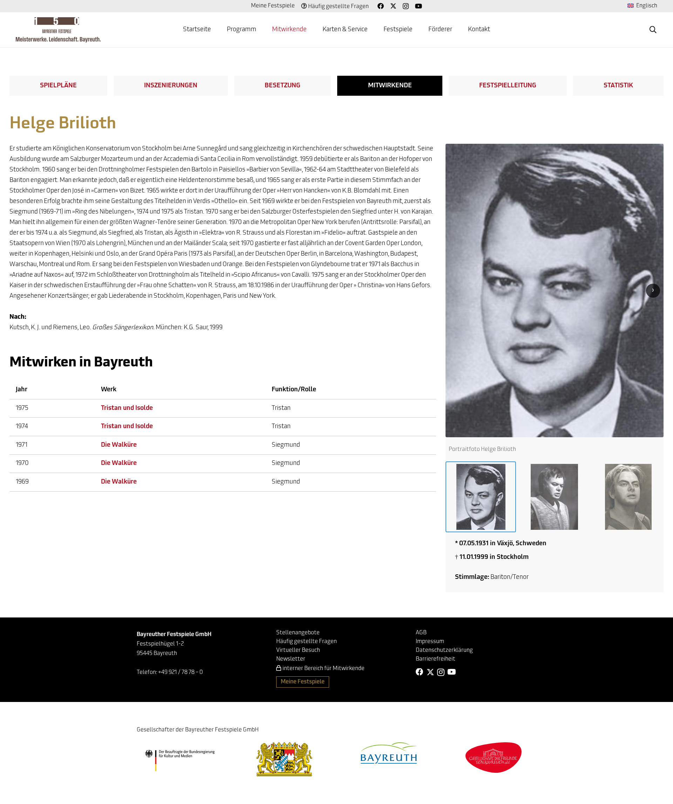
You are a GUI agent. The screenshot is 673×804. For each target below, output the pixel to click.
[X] (393, 6)
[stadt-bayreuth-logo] (389, 753)
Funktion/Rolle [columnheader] (294, 390)
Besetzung (282, 86)
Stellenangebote (298, 633)
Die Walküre (119, 445)
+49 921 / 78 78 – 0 (180, 672)
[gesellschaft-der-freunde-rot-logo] (493, 757)
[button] (261, 30)
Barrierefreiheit (435, 659)
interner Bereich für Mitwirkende (324, 668)
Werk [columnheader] (108, 390)
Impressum (430, 641)
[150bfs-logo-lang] (58, 29)
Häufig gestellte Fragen (338, 6)
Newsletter (290, 659)
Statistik (618, 86)
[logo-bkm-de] (180, 760)
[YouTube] (418, 6)
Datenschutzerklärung (444, 650)
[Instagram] (406, 6)
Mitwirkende (390, 86)
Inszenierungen (170, 86)
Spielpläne (58, 86)
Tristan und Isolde (127, 408)
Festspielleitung (507, 86)
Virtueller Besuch (298, 650)
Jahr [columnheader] (21, 390)
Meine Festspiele (273, 6)
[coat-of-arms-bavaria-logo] (284, 759)
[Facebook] (381, 6)
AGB (421, 633)
